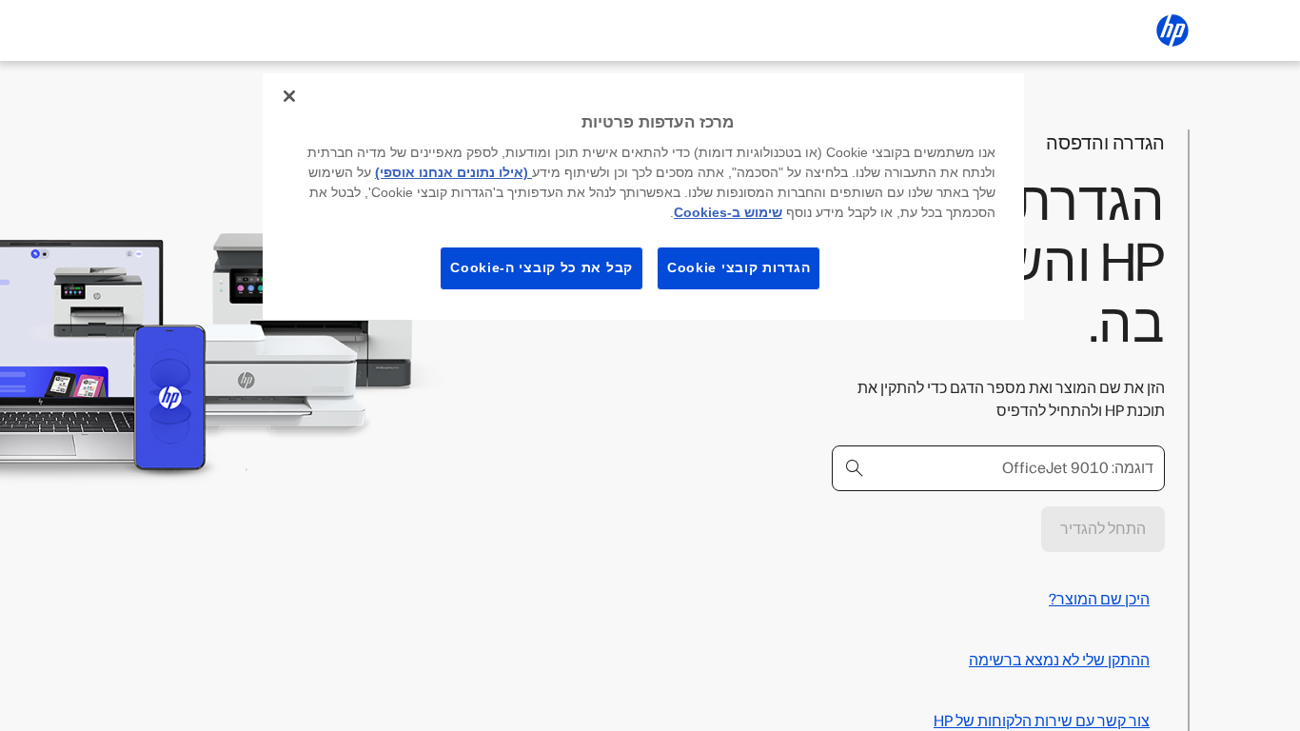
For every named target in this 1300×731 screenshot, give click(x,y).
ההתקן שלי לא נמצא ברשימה (1059, 660)
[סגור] (289, 96)
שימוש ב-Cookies (728, 212)
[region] (643, 196)
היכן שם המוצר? (1099, 599)
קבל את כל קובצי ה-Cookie (541, 267)
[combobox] (998, 468)
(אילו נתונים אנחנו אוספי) (453, 172)
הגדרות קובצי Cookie (738, 267)
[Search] (854, 468)
